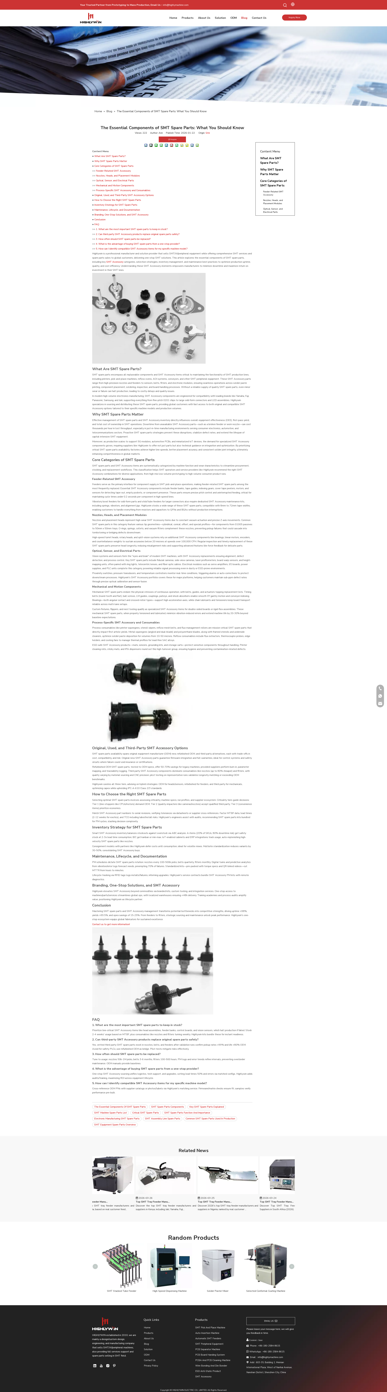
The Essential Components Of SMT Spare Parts (120, 1106)
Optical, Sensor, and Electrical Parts (115, 180)
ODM (146, 1354)
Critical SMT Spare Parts (145, 1112)
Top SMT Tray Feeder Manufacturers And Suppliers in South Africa (254, 1201)
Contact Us (149, 1360)
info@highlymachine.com (176, 5)
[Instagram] (107, 1365)
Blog (146, 1343)
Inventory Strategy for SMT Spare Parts (115, 205)
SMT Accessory (114, 262)
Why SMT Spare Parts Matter (110, 161)
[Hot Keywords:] (285, 5)
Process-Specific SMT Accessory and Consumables (123, 190)
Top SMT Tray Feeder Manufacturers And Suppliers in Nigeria (192, 1201)
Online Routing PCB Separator (218, 1246)
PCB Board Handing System (210, 1354)
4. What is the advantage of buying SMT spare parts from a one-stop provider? (138, 244)
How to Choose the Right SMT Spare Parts (117, 200)
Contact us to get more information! (111, 924)
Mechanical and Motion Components (115, 185)
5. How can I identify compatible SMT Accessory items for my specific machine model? (142, 248)
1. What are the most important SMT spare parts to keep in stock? (132, 229)
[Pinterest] (114, 1365)
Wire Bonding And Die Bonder (211, 1365)
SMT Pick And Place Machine (210, 1327)
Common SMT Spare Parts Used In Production (210, 1118)
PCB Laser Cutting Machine (169, 1291)
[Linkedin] (94, 1365)
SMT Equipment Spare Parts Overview (115, 1124)
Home (147, 1327)
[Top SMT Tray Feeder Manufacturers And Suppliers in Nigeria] (205, 1194)
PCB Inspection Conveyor (265, 1246)
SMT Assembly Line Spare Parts (162, 1118)
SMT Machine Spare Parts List (110, 1112)
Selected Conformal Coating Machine (121, 1291)
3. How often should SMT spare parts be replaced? (123, 239)
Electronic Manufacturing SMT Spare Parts (117, 1118)
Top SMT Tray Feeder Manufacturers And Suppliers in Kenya (130, 1201)
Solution (148, 1349)
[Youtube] (101, 1365)
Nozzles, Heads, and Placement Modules (118, 175)
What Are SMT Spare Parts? (110, 156)
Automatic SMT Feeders (208, 1338)
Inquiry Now (294, 17)
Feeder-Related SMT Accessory (113, 171)
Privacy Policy (151, 1365)
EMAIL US (269, 1321)
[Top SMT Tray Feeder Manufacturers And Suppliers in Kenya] (143, 1194)
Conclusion (100, 219)
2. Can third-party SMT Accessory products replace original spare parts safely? (138, 234)
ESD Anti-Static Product (208, 1371)
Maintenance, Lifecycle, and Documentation (117, 210)
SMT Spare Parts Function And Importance (187, 1112)
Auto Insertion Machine (207, 1333)
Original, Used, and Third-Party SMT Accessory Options (124, 195)
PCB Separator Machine (207, 1349)
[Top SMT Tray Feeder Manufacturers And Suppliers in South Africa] (267, 1194)
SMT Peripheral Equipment (209, 1343)
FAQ (96, 224)
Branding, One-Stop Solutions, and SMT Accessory (121, 214)
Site (208, 133)
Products (148, 1333)
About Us (149, 1338)
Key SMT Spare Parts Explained (206, 1106)
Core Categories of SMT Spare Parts (113, 166)
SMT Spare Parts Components (167, 1106)
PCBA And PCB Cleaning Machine (212, 1360)
